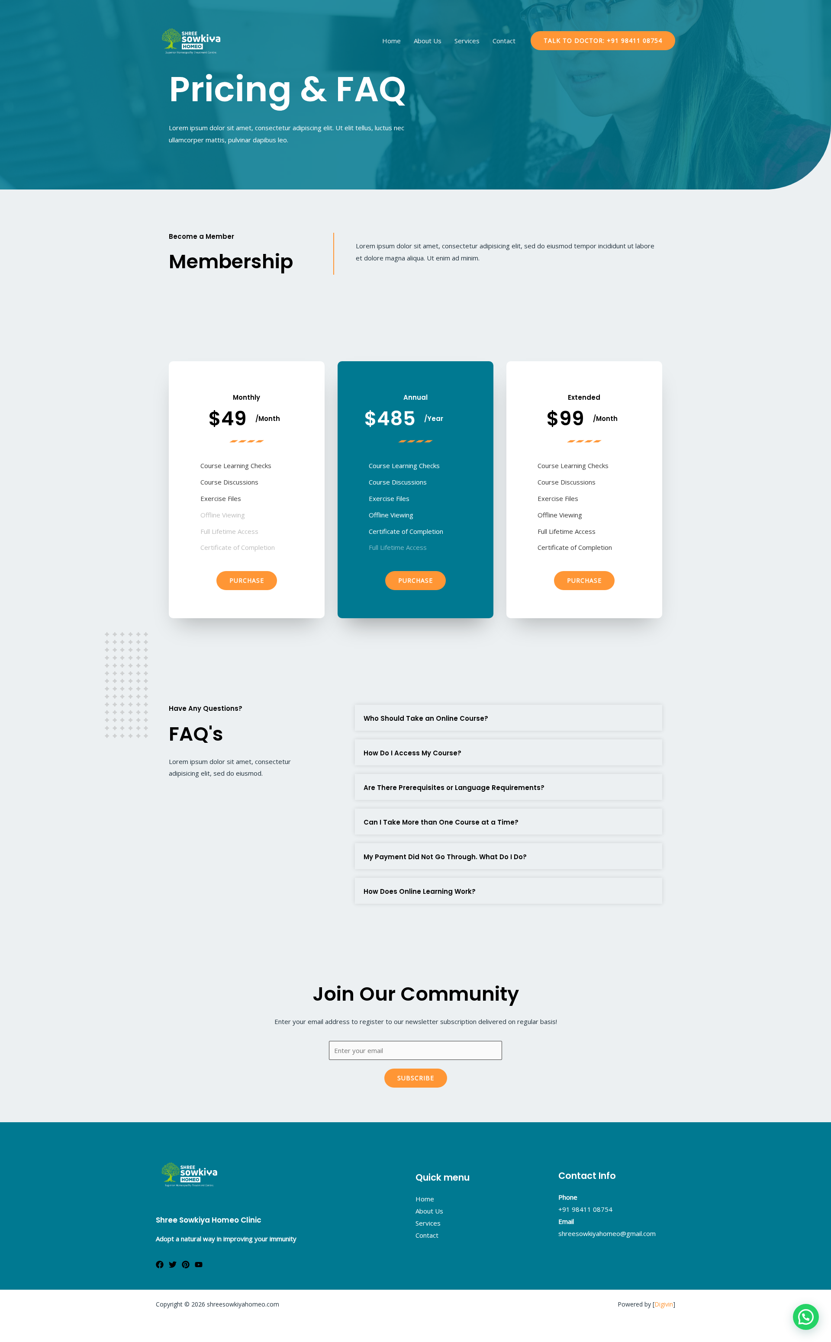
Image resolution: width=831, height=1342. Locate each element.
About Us (427, 40)
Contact (504, 40)
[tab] (508, 718)
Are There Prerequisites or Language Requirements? (454, 787)
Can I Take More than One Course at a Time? (441, 822)
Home (391, 40)
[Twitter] (173, 1264)
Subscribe (415, 1078)
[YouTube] (199, 1264)
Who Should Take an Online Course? (426, 718)
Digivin (663, 1304)
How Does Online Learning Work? (420, 891)
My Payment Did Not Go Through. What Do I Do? (445, 856)
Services (467, 40)
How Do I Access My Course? (412, 753)
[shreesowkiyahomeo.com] (190, 39)
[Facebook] (160, 1264)
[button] (246, 580)
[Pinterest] (186, 1264)
